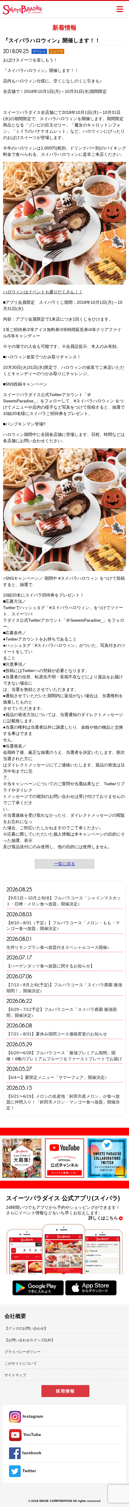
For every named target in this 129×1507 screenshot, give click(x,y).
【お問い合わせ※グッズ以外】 (29, 1340)
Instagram (32, 1416)
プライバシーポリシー (22, 1352)
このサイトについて (20, 1363)
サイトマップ (15, 1375)
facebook (31, 1452)
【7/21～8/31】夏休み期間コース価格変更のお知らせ (56, 1034)
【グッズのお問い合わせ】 (26, 1328)
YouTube (32, 1434)
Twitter (29, 1470)
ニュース (56, 51)
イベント (39, 51)
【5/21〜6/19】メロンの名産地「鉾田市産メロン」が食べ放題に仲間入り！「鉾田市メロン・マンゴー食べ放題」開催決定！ (63, 1102)
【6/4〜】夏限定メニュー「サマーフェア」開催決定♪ (56, 1077)
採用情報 (65, 1391)
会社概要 (15, 1316)
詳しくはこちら (103, 1217)
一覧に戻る (64, 863)
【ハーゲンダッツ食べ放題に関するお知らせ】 (50, 966)
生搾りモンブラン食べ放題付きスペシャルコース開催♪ (57, 947)
